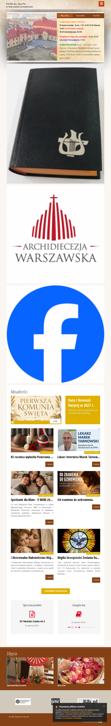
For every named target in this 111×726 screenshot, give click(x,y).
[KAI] (88, 701)
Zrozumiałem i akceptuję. (72, 718)
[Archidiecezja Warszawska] (55, 234)
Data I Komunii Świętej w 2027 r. (81, 403)
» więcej (49, 464)
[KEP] (23, 701)
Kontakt (96, 15)
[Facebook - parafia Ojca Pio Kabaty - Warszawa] (55, 334)
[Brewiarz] (55, 124)
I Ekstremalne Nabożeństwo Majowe (33, 557)
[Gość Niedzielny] (55, 701)
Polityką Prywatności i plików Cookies (77, 712)
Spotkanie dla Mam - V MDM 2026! (32, 499)
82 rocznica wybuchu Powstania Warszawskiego (40, 457)
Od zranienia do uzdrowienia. (75, 499)
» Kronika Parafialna (55, 591)
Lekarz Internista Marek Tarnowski (79, 457)
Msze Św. (65, 15)
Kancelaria (80, 15)
